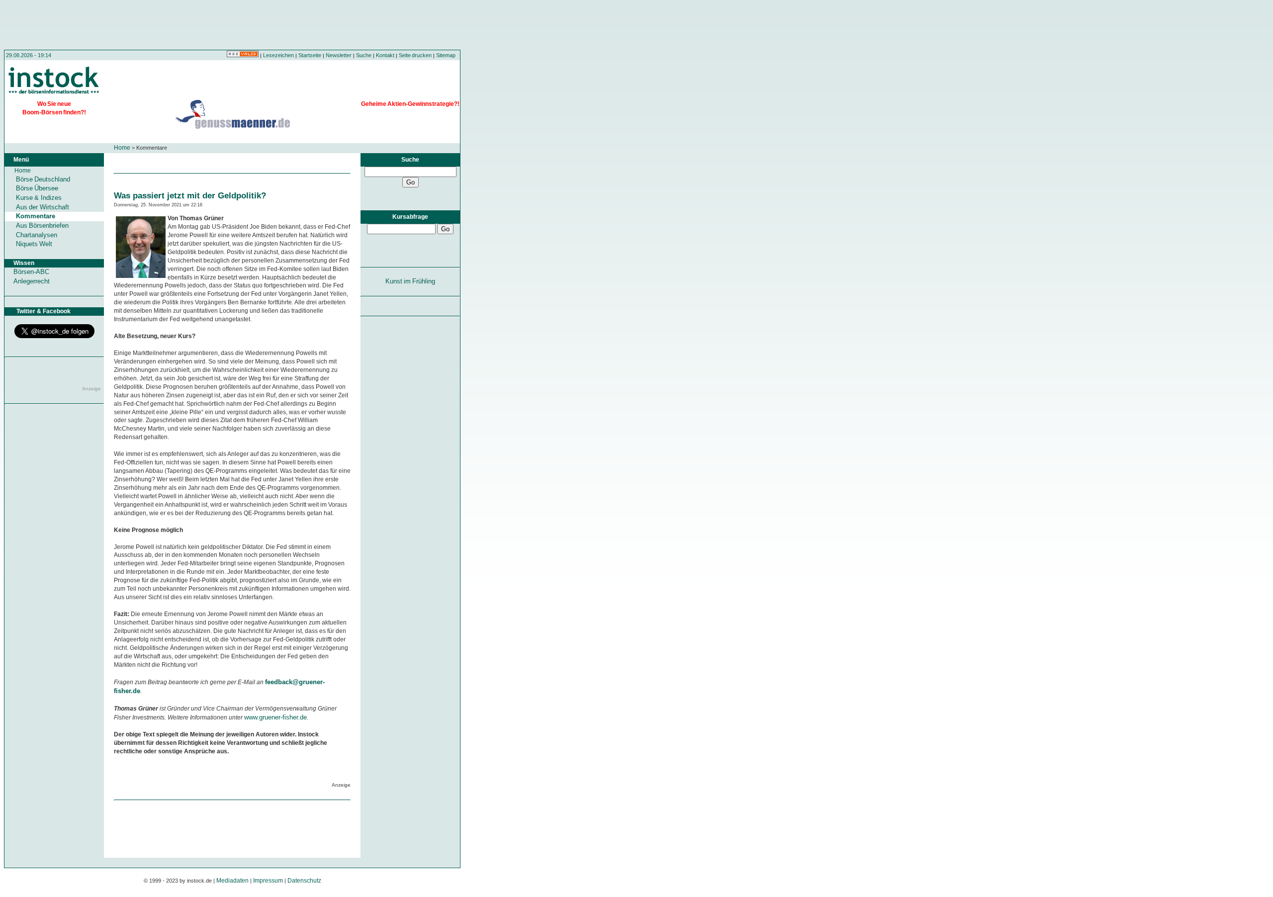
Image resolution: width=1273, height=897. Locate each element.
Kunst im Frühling (410, 281)
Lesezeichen (278, 55)
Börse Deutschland (43, 179)
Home (122, 147)
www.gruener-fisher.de (275, 717)
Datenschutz (304, 880)
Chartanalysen (36, 235)
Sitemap (445, 55)
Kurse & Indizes (39, 197)
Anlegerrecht (31, 281)
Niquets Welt (34, 244)
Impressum (268, 880)
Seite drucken (415, 55)
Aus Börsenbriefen (42, 225)
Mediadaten (232, 880)
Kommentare (35, 216)
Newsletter (339, 55)
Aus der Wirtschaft (42, 207)
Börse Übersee (37, 188)
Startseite (309, 55)
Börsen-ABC (31, 271)
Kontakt (385, 55)
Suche (363, 55)
